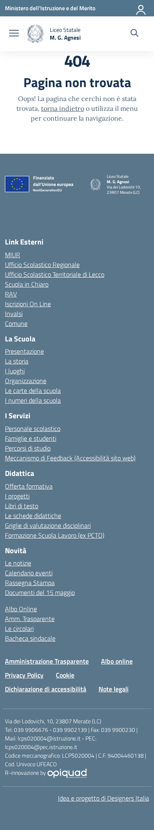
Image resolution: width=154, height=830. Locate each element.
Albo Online (21, 609)
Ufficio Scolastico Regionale (42, 264)
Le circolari (19, 628)
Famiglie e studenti (30, 438)
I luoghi (15, 371)
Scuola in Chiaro (26, 284)
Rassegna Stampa (30, 583)
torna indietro (62, 108)
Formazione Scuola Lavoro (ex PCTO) (54, 535)
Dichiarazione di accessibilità (45, 689)
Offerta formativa (29, 486)
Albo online (117, 661)
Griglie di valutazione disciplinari (48, 525)
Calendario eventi (29, 573)
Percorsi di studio (28, 448)
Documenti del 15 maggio (40, 592)
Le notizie (18, 563)
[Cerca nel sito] (134, 34)
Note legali (114, 689)
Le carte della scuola (33, 390)
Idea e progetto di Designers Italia (103, 798)
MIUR (12, 255)
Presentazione (24, 351)
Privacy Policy (24, 675)
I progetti (17, 496)
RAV (11, 294)
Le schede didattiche (33, 515)
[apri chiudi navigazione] (14, 34)
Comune (16, 323)
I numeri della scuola (33, 400)
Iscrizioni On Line (28, 304)
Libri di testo (21, 506)
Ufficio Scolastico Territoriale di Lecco (54, 274)
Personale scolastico (32, 428)
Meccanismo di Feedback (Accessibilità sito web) (70, 458)
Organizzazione (25, 381)
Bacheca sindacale (30, 638)
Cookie (65, 675)
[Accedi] (141, 8)
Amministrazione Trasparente (47, 661)
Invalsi (14, 314)
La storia (16, 361)
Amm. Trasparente (30, 619)
